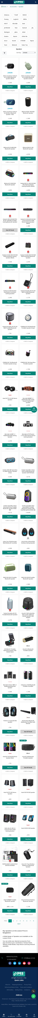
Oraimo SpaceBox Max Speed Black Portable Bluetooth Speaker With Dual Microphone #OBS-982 (28, 508)
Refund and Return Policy (11, 987)
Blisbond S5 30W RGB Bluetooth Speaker (10, 184)
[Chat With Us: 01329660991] (33, 996)
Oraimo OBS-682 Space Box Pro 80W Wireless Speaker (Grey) (10, 471)
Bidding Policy (18, 990)
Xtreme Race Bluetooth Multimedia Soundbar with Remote (28, 722)
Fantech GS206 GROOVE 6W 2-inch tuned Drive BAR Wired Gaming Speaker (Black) (28, 221)
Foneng (6, 19)
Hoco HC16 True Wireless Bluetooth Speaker (28, 900)
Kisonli (14, 41)
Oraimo (6, 36)
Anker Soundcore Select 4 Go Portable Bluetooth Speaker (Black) (10, 77)
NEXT (19, 924)
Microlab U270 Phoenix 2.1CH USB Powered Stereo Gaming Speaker (28, 435)
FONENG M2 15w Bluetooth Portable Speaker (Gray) (10, 363)
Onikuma (6, 15)
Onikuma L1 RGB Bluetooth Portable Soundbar (28, 685)
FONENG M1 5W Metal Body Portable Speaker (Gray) (28, 327)
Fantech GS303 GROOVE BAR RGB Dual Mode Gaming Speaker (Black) (10, 256)
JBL (33, 28)
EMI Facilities (10, 990)
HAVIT (6, 23)
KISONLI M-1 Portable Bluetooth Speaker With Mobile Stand (10, 650)
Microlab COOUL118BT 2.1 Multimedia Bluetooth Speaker (10, 686)
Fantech (24, 28)
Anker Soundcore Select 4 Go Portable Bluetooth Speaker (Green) (28, 77)
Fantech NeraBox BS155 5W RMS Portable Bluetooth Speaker (10, 328)
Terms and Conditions (26, 987)
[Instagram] (29, 964)
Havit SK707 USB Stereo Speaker (10, 793)
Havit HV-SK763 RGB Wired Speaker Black (10, 757)
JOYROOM (7, 28)
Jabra (15, 32)
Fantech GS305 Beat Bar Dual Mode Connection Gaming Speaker (10, 292)
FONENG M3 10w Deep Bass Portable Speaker (28, 363)
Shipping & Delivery (17, 984)
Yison (5, 45)
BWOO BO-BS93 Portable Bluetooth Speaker (28, 578)
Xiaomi (15, 36)
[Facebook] (10, 964)
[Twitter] (15, 964)
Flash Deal (34, 409)
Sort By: (18, 52)
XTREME (23, 41)
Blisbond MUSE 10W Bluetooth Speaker (28, 148)
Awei (23, 23)
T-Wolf (16, 15)
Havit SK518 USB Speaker (28, 792)
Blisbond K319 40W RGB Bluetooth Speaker (10, 148)
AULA (5, 41)
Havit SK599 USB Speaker (28, 828)
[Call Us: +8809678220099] (33, 991)
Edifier (25, 19)
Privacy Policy (27, 984)
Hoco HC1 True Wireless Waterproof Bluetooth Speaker (28, 865)
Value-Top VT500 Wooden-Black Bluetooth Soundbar (10, 542)
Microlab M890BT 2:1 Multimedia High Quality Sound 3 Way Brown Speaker (28, 400)
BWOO (25, 15)
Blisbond (14, 45)
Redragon (7, 32)
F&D (16, 28)
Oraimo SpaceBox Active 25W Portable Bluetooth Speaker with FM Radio (28, 471)
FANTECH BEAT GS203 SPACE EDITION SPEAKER (9, 864)
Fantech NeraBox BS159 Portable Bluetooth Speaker (9, 613)
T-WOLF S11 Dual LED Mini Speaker (10, 721)
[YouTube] (24, 964)
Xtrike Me (24, 36)
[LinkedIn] (19, 964)
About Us (7, 984)
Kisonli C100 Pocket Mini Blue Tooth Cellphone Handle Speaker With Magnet (28, 615)
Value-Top (25, 45)
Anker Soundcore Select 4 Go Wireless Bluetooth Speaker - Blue (10, 113)
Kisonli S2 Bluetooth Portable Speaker (28, 649)
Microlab (14, 23)
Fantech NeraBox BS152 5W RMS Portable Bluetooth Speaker (28, 292)
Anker (23, 32)
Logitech (15, 19)
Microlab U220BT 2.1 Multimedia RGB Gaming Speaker (10, 435)
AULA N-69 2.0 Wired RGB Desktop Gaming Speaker (28, 542)
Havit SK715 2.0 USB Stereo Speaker (10, 398)
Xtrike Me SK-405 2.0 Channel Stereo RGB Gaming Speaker (10, 829)
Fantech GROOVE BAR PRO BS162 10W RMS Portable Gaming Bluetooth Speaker (10, 220)
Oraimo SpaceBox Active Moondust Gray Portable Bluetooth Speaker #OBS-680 (10, 508)
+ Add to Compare (10, 90)
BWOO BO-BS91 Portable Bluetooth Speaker (10, 578)
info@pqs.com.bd (29, 958)
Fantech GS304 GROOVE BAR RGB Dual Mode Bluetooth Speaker (28, 256)
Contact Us (27, 990)
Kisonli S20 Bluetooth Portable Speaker (28, 757)
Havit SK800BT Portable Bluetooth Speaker (10, 900)
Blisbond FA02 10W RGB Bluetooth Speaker (28, 112)
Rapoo (32, 41)
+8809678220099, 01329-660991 (11, 958)
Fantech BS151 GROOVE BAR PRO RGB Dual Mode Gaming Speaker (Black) (28, 185)
